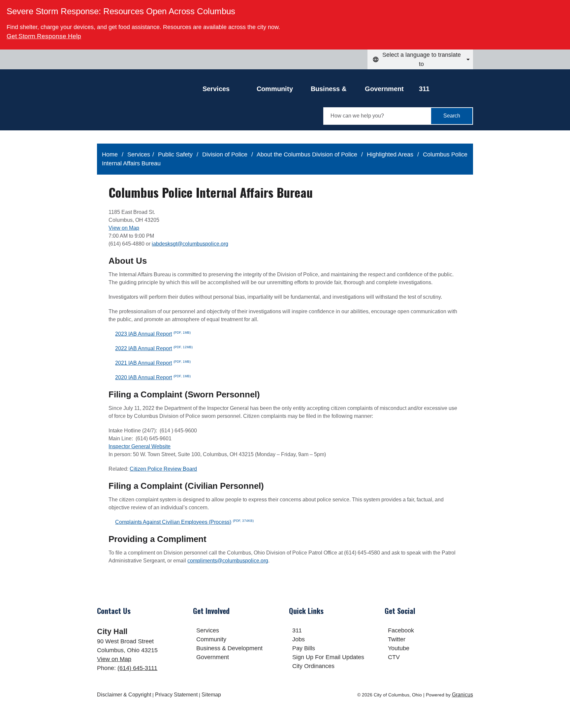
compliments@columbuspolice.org (227, 560)
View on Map (124, 228)
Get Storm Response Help (44, 36)
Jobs (298, 639)
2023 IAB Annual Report (153, 334)
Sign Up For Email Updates (328, 657)
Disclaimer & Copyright (124, 694)
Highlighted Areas (391, 154)
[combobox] (420, 59)
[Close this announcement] (562, 7)
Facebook (401, 630)
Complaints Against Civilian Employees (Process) (184, 522)
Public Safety (176, 154)
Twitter (396, 639)
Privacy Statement (176, 694)
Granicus (462, 694)
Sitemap (211, 694)
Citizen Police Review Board (163, 469)
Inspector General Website (140, 446)
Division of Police (225, 154)
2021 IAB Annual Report (153, 363)
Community (275, 88)
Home (110, 154)
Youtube (398, 648)
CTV (394, 657)
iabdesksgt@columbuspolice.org (190, 244)
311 (424, 88)
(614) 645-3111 (137, 668)
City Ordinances (313, 666)
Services (138, 154)
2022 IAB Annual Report (154, 348)
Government (384, 88)
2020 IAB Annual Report (153, 377)
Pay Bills (303, 648)
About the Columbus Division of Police (308, 154)
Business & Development (331, 90)
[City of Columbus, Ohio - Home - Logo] (149, 104)
